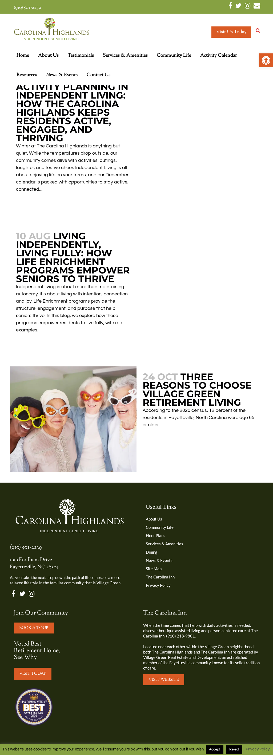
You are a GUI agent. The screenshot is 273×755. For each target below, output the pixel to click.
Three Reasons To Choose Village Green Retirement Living (197, 389)
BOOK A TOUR (34, 628)
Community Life (160, 527)
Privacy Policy (158, 585)
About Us (154, 519)
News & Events (159, 560)
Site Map (154, 568)
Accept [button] (214, 749)
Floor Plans (155, 535)
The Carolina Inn (160, 576)
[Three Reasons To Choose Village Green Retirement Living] (73, 419)
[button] (266, 60)
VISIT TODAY (32, 673)
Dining (151, 552)
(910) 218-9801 (180, 635)
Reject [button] (234, 749)
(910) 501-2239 (27, 7)
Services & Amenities (164, 543)
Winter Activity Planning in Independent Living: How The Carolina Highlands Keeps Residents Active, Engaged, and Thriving (72, 108)
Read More (32, 204)
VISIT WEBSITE (163, 680)
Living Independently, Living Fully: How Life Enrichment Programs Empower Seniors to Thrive (73, 257)
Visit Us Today (231, 32)
